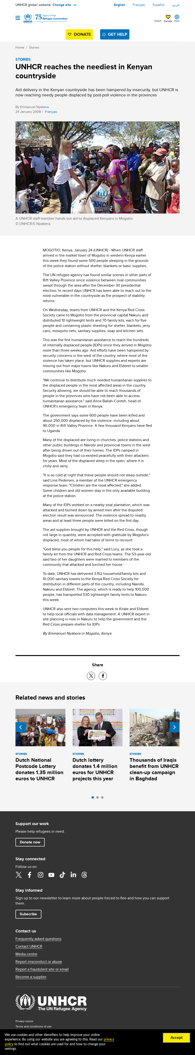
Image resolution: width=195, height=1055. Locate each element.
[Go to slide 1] (94, 798)
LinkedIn (73, 875)
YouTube (51, 875)
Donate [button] (168, 21)
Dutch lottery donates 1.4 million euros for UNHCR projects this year (95, 769)
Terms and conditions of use (33, 1026)
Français (139, 4)
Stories (34, 47)
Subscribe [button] (28, 914)
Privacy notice (24, 1021)
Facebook (29, 875)
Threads (84, 875)
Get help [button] (117, 34)
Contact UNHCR (28, 946)
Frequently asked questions (38, 938)
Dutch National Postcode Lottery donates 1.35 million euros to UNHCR (39, 769)
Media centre (26, 954)
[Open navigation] (17, 18)
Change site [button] (62, 4)
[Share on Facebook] (103, 676)
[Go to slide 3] (103, 798)
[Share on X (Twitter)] (91, 676)
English (119, 4)
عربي (176, 4)
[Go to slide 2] (98, 798)
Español (158, 4)
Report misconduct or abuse (38, 961)
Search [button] (158, 20)
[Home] (40, 18)
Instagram (40, 875)
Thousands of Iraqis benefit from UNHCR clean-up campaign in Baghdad (154, 769)
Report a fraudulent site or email (42, 969)
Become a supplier (30, 977)
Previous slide (20, 727)
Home (19, 47)
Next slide (175, 727)
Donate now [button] (30, 842)
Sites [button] (177, 20)
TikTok (62, 875)
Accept (177, 1038)
